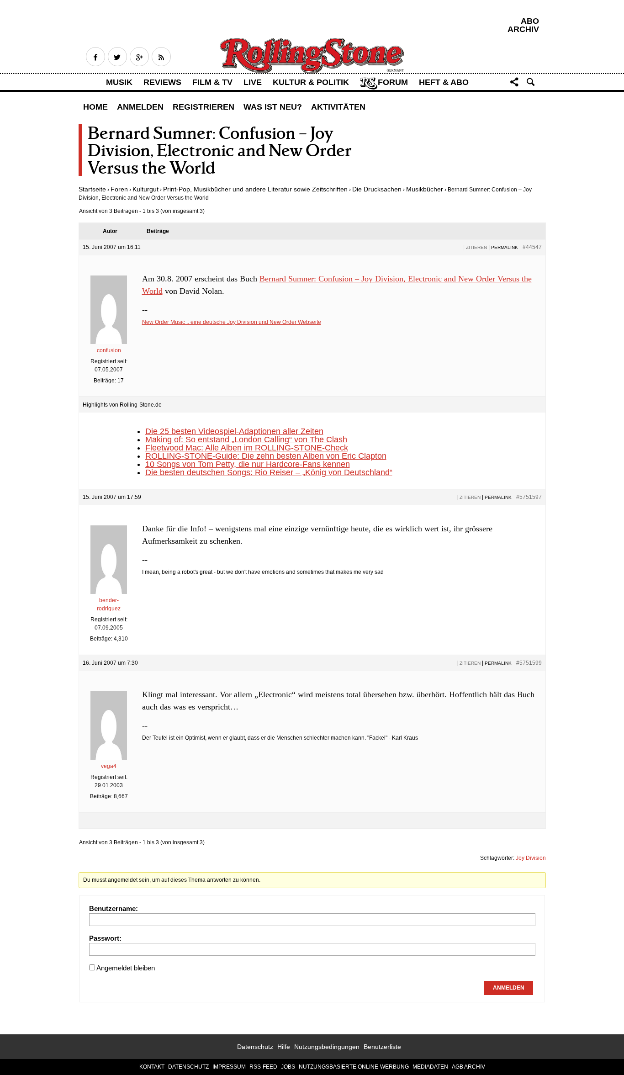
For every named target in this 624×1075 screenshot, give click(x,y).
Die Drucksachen (377, 189)
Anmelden (140, 106)
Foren (119, 189)
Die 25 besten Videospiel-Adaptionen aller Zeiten (234, 431)
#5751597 (529, 497)
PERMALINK (504, 247)
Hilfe (283, 1046)
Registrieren (203, 106)
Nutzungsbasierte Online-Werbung (354, 1067)
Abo (530, 21)
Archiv (523, 29)
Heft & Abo (444, 82)
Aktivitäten (338, 106)
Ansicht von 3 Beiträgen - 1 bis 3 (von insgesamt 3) (142, 211)
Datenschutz (255, 1046)
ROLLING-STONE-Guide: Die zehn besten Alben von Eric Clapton (265, 456)
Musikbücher (424, 189)
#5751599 (529, 663)
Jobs (288, 1067)
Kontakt (151, 1067)
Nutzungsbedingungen (327, 1046)
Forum (393, 82)
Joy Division (531, 858)
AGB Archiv (468, 1067)
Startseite (92, 189)
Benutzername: (113, 908)
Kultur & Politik (311, 82)
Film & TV (212, 82)
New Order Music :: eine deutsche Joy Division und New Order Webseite (231, 322)
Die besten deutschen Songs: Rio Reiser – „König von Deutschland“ (268, 472)
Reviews (162, 82)
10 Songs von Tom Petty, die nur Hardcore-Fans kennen (247, 464)
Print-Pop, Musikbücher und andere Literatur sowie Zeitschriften (255, 189)
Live (252, 82)
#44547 (532, 247)
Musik (119, 82)
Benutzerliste (382, 1046)
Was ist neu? (272, 106)
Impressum (229, 1067)
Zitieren (476, 247)
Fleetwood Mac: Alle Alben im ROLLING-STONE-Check (246, 447)
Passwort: (105, 938)
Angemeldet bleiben (125, 968)
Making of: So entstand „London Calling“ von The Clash (246, 439)
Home (95, 106)
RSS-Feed (263, 1067)
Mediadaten (430, 1067)
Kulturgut (145, 189)
